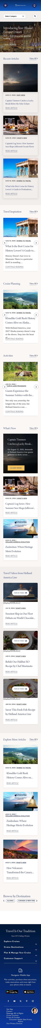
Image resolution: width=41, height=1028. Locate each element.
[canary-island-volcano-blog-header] (20, 841)
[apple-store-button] (29, 991)
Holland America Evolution (17, 542)
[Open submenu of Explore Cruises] (36, 943)
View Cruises (9, 44)
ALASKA (10, 901)
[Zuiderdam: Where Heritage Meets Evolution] (20, 528)
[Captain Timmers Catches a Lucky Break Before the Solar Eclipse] (20, 78)
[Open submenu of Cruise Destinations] (36, 949)
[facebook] (8, 1001)
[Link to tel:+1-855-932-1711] (34, 5)
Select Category (11, 16)
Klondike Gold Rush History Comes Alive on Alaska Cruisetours (20, 320)
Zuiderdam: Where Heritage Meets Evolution (19, 549)
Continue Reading (14, 267)
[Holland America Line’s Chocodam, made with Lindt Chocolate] (20, 584)
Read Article (11, 108)
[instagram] (33, 1001)
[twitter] (20, 1001)
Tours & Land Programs (15, 386)
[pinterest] (27, 1001)
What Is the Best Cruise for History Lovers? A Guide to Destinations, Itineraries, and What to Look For (19, 188)
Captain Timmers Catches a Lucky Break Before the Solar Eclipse (19, 102)
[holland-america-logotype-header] (20, 5)
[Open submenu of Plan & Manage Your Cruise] (36, 955)
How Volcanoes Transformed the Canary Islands (19, 870)
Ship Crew (21, 95)
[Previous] (5, 243)
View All (33, 59)
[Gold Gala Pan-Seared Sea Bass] (20, 680)
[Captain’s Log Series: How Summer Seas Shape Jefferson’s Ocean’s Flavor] (20, 125)
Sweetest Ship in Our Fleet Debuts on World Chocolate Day (19, 616)
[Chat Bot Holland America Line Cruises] (34, 1011)
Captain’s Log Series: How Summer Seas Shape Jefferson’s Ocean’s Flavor (19, 145)
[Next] (36, 243)
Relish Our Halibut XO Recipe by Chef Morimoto (18, 664)
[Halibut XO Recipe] (20, 632)
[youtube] (14, 1001)
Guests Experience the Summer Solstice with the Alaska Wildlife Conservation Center (18, 393)
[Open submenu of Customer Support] (36, 961)
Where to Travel (24, 181)
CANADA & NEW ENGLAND (28, 901)
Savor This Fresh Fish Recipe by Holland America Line (20, 712)
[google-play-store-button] (12, 991)
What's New (22, 138)
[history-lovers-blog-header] (20, 219)
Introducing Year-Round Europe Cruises (18, 30)
